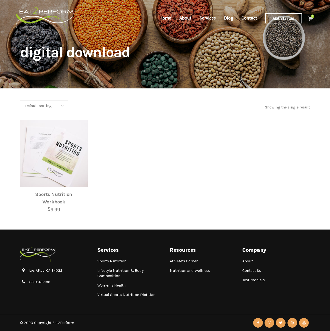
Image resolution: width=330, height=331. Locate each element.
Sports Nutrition (111, 261)
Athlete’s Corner (184, 261)
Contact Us (251, 270)
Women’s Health (111, 285)
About (247, 261)
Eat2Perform (63, 322)
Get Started (283, 18)
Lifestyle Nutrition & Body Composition (120, 273)
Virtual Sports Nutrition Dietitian (126, 294)
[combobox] (44, 106)
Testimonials (253, 280)
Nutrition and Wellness (190, 270)
